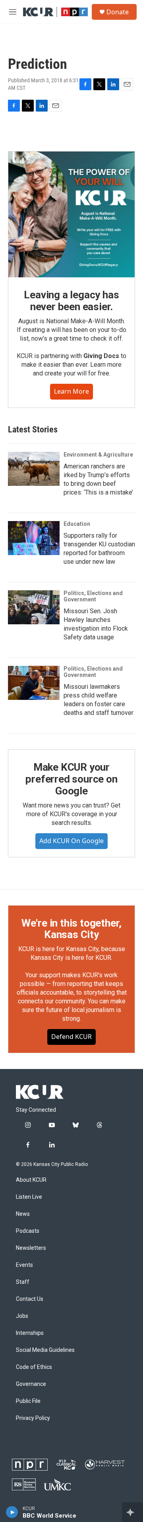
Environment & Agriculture (98, 454)
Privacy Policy (33, 1418)
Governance (31, 1384)
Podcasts (27, 1231)
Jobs (22, 1316)
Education (77, 524)
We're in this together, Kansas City (71, 929)
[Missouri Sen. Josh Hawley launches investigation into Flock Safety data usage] (34, 607)
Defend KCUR (71, 1036)
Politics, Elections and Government (93, 596)
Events (24, 1265)
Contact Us (29, 1299)
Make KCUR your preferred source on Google (71, 779)
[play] (12, 1512)
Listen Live (29, 1197)
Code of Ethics (34, 1367)
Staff (22, 1282)
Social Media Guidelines (45, 1350)
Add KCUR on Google (71, 840)
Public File (28, 1401)
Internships (30, 1333)
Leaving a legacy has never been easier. (71, 301)
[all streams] (132, 1512)
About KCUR (31, 1180)
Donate (117, 11)
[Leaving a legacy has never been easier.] (71, 214)
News (23, 1214)
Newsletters (31, 1248)
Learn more (71, 391)
